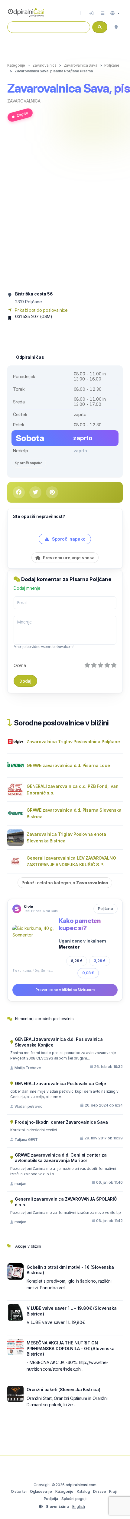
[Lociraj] (116, 27)
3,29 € (100, 960)
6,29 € (76, 960)
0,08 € (88, 973)
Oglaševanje (41, 1491)
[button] (115, 13)
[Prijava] (91, 13)
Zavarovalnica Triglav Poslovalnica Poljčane (73, 741)
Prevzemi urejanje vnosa (68, 557)
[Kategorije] (102, 13)
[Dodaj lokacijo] (80, 13)
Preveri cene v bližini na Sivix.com (65, 989)
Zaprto (22, 114)
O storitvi (19, 1491)
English (78, 1506)
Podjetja (51, 1498)
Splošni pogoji (73, 1498)
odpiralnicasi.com (81, 1485)
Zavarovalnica (24, 100)
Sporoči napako (29, 463)
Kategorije (64, 1491)
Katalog (83, 1491)
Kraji (113, 1491)
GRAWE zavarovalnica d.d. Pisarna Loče (68, 765)
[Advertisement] (65, 209)
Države (99, 1491)
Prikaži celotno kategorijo (64, 882)
